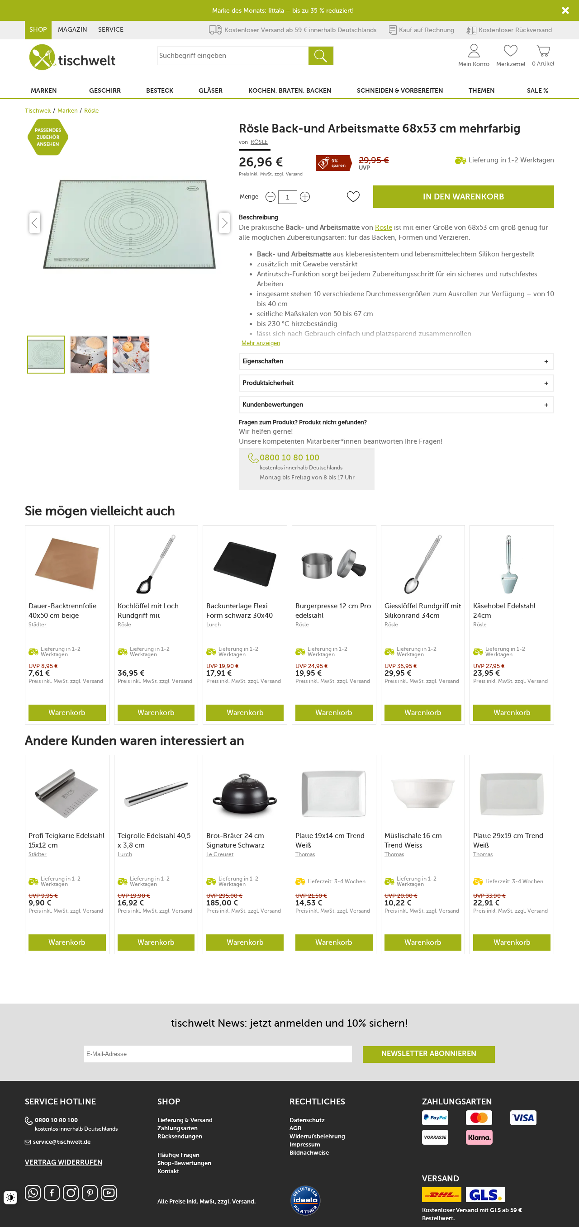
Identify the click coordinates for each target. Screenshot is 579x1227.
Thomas (305, 854)
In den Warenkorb (463, 197)
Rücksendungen (179, 1137)
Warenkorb (66, 712)
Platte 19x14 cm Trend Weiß (330, 840)
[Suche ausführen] (320, 56)
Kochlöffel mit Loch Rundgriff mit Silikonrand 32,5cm (148, 611)
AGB (295, 1129)
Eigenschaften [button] (262, 361)
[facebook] (52, 1198)
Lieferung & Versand (185, 1120)
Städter (37, 624)
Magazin (72, 29)
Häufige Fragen (178, 1155)
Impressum (305, 1145)
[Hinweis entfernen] (565, 10)
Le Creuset (219, 854)
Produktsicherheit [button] (268, 383)
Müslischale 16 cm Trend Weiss (413, 840)
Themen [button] (482, 91)
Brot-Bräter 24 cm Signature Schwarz (235, 840)
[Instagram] (71, 1198)
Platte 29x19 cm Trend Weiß (508, 840)
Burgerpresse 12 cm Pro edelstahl (333, 611)
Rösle (91, 110)
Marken (67, 110)
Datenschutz (307, 1120)
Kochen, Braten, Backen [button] (290, 91)
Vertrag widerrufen (63, 1162)
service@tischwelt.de (61, 1142)
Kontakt (168, 1172)
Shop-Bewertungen (184, 1163)
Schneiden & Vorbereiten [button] (400, 91)
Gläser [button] (211, 91)
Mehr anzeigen (261, 343)
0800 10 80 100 (289, 458)
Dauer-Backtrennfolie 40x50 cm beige (62, 611)
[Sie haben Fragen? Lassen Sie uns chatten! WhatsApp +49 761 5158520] (33, 1198)
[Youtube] (109, 1198)
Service (110, 29)
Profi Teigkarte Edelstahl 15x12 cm (66, 840)
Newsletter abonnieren (428, 1054)
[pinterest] (90, 1198)
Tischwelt (38, 110)
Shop (38, 29)
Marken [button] (44, 91)
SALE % (537, 91)
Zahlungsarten (177, 1129)
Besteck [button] (159, 91)
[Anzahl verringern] (270, 197)
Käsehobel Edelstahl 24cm (504, 611)
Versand (294, 174)
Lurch (213, 624)
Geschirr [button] (105, 91)
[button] (353, 196)
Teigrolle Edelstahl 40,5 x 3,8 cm (154, 840)
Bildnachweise (309, 1153)
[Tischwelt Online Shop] (72, 57)
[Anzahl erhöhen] (305, 197)
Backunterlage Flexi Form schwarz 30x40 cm (239, 611)
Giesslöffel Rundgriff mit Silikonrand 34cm (422, 611)
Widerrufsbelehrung (317, 1137)
